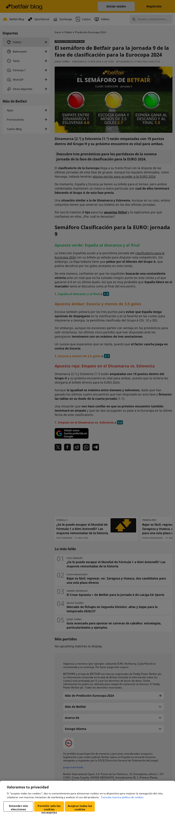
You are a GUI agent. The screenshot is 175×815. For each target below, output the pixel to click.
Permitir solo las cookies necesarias (49, 808)
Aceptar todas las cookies (80, 807)
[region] (87, 798)
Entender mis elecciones (18, 807)
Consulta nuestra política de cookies (122, 797)
